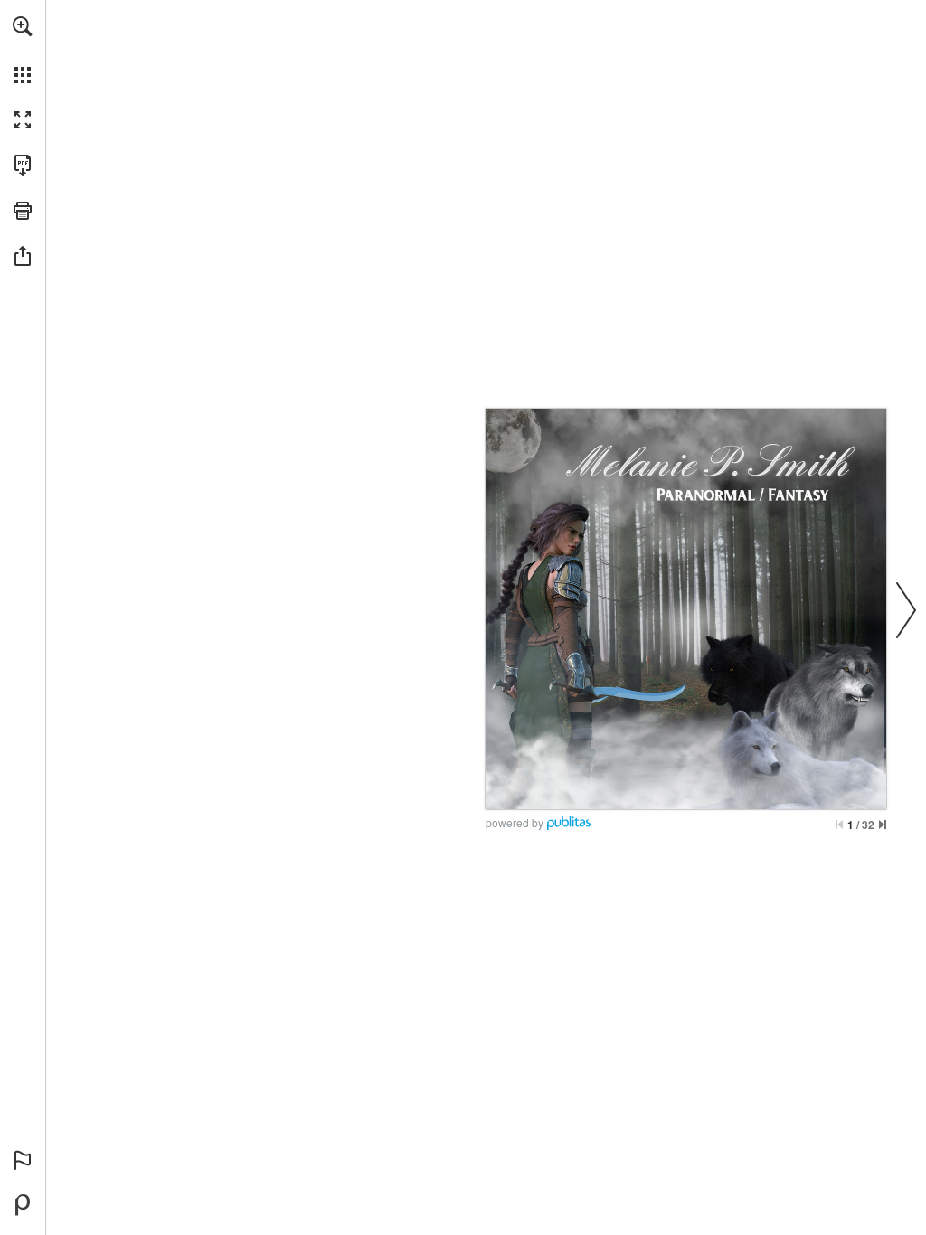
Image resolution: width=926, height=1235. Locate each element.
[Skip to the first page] (839, 824)
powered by (514, 822)
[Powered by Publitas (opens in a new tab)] (22, 1205)
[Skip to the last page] (882, 824)
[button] (22, 26)
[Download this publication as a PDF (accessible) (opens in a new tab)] (22, 165)
